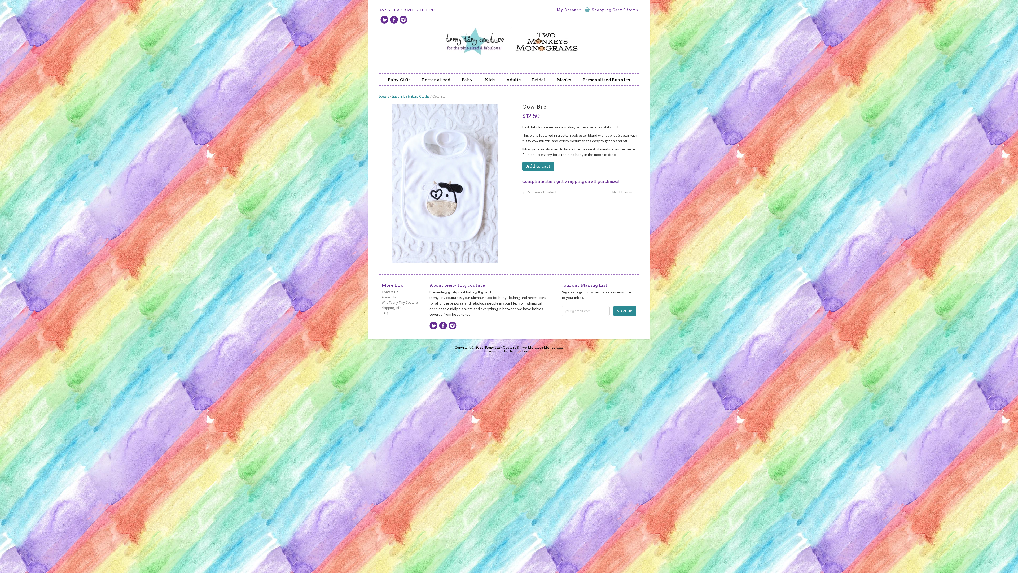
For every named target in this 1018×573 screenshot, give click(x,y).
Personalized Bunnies (606, 79)
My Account (569, 10)
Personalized (436, 79)
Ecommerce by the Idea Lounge (509, 351)
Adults (513, 79)
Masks (564, 79)
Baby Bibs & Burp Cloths (410, 96)
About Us (389, 297)
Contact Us (390, 292)
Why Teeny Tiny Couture (400, 302)
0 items (630, 10)
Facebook (394, 20)
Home (384, 96)
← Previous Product (539, 192)
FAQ (385, 313)
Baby (468, 79)
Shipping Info (391, 308)
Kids (490, 79)
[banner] (509, 38)
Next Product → (625, 192)
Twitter (384, 20)
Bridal (539, 79)
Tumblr (403, 20)
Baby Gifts (399, 79)
